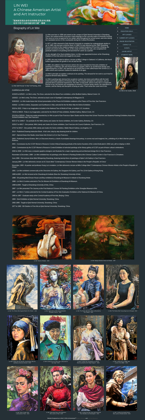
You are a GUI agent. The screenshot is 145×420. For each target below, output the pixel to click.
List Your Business (93, 418)
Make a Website (81, 418)
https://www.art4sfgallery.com (26, 31)
